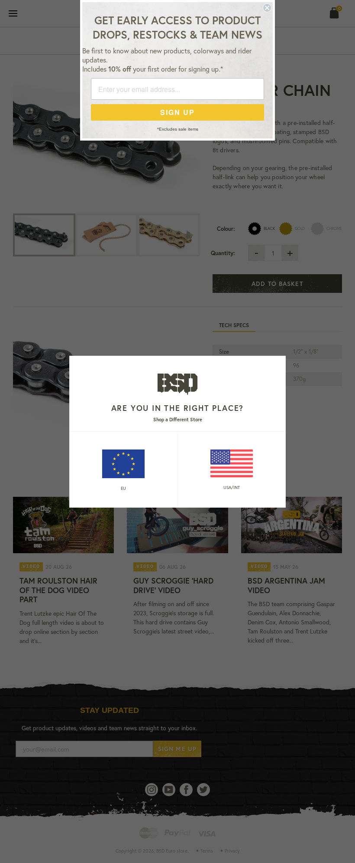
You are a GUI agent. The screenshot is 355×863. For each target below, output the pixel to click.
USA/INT (231, 487)
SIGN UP (177, 112)
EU (123, 488)
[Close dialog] (267, 7)
